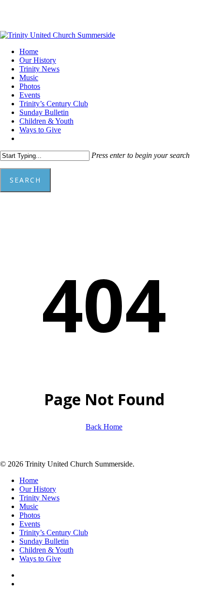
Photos (29, 515)
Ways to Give (40, 558)
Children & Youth (46, 550)
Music (28, 506)
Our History (37, 489)
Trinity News (39, 498)
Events (29, 524)
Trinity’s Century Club (53, 532)
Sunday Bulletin (44, 541)
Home (28, 480)
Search (25, 179)
